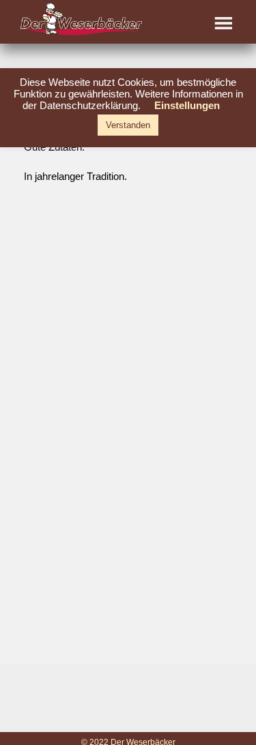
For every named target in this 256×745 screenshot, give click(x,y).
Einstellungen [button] (187, 105)
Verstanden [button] (128, 125)
